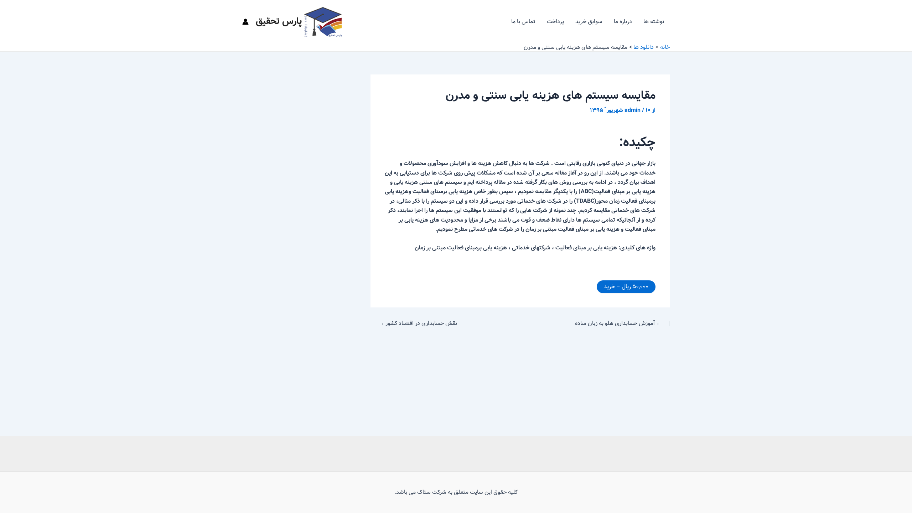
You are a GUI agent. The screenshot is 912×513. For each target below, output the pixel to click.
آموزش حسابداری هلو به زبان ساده (618, 323)
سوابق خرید (588, 21)
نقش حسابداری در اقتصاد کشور (417, 323)
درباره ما (623, 21)
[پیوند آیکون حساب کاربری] (245, 22)
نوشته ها (653, 21)
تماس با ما (523, 21)
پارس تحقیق (279, 21)
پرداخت (555, 21)
